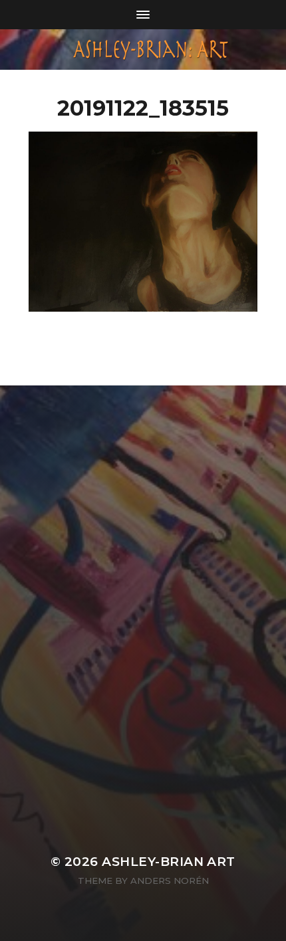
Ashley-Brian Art (168, 861)
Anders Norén (169, 880)
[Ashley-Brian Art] (143, 49)
